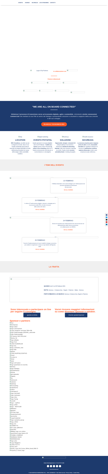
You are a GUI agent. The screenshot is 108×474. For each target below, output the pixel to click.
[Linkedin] (106, 224)
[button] (54, 452)
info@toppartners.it (51, 463)
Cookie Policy (76, 472)
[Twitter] (106, 217)
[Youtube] (106, 222)
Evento (20, 2)
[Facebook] (106, 215)
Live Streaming (44, 2)
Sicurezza (35, 2)
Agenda (27, 2)
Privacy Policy (69, 472)
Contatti (53, 2)
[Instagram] (106, 220)
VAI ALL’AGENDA (68, 190)
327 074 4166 (61, 463)
